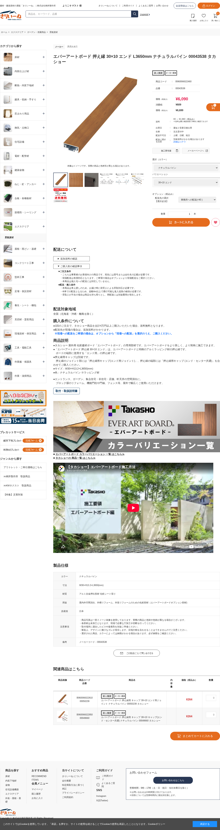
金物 (7, 785)
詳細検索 (144, 14)
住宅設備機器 (12, 789)
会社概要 (66, 780)
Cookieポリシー (156, 824)
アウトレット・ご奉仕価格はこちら (23, 467)
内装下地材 (10, 780)
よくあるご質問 (146, 5)
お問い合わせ (162, 5)
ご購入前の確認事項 (71, 266)
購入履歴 (193, 21)
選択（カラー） (160, 159)
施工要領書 (166, 151)
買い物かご (215, 17)
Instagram (101, 796)
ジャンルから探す (11, 458)
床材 (7, 776)
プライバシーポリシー (73, 792)
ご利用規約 (67, 797)
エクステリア (12, 793)
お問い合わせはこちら (173, 780)
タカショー (72, 46)
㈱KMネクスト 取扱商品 (17, 485)
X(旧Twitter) (102, 800)
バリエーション (160, 174)
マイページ (37, 789)
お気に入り (204, 21)
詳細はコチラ (179, 142)
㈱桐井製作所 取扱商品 (17, 476)
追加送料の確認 (68, 258)
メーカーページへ (196, 151)
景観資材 (9, 237)
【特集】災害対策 (13, 494)
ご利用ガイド (107, 778)
